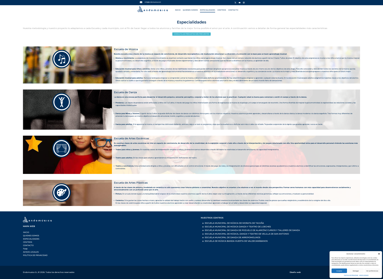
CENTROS (221, 10)
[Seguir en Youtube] (239, 2)
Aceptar (339, 271)
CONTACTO (233, 10)
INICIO (178, 10)
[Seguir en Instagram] (243, 2)
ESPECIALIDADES (207, 10)
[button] (379, 254)
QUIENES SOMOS (190, 10)
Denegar (356, 271)
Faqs (25, 249)
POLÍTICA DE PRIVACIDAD (351, 275)
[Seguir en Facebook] (235, 2)
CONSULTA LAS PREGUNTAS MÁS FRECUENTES (191, 34)
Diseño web (295, 272)
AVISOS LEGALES (364, 275)
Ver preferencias (372, 271)
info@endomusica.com (153, 2)
